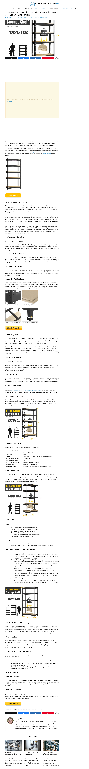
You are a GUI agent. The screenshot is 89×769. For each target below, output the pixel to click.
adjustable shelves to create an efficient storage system (26, 390)
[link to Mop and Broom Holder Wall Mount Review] (32, 745)
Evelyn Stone (23, 17)
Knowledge (16, 8)
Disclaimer (9, 101)
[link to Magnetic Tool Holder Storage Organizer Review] (51, 745)
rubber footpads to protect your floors (28, 152)
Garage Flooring (27, 8)
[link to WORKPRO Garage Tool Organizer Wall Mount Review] (13, 745)
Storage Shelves (46, 153)
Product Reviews (67, 8)
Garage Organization (41, 8)
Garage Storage (54, 8)
